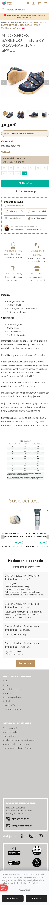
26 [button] (45, 167)
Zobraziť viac (25, 663)
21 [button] (11, 167)
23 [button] (24, 167)
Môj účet (7, 693)
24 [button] (31, 167)
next (48, 537)
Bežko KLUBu (28, 133)
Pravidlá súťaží (9, 705)
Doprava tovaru (10, 736)
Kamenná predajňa (12, 697)
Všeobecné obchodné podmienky (19, 740)
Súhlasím (36, 898)
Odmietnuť (12, 898)
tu (38, 883)
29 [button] (18, 173)
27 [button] (4, 173)
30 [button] (24, 173)
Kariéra (6, 685)
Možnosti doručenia (10, 146)
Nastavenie (24, 890)
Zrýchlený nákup (27, 191)
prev (3, 537)
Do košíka (27, 183)
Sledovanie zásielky (12, 709)
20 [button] (4, 167)
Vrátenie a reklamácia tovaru (16, 744)
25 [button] (38, 167)
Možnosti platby (10, 732)
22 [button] (17, 167)
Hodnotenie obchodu (25, 561)
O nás (5, 681)
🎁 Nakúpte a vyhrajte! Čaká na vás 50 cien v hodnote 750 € (24, 16)
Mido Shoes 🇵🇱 (17, 28)
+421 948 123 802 (17, 229)
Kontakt (6, 701)
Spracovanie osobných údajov (17, 748)
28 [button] (11, 173)
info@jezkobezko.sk (33, 229)
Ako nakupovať (10, 728)
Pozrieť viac (6, 546)
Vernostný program (12, 689)
